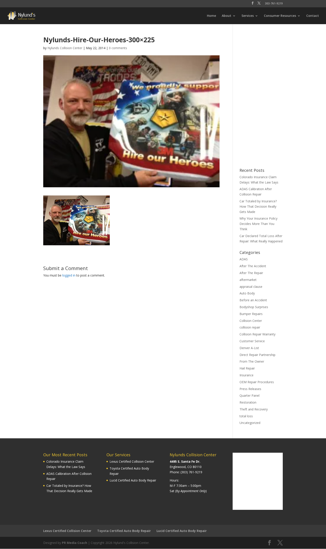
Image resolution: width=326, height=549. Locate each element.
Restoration (248, 402)
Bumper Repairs (251, 314)
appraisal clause (251, 286)
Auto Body (247, 293)
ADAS (244, 259)
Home (211, 16)
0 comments (118, 48)
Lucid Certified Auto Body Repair (133, 480)
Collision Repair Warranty (257, 334)
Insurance (246, 375)
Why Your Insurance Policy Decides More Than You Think (258, 223)
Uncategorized (250, 423)
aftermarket (248, 280)
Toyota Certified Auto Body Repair (124, 531)
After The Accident (253, 266)
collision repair (250, 327)
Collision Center (251, 321)
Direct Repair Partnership (257, 355)
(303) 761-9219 (191, 472)
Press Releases (250, 389)
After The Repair (251, 273)
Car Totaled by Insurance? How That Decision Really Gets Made (258, 206)
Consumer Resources (280, 16)
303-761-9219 (274, 3)
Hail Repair (247, 368)
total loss (246, 416)
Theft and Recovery (254, 409)
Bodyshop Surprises (254, 307)
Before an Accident (253, 300)
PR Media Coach (74, 543)
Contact (312, 16)
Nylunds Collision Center (64, 48)
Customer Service (252, 341)
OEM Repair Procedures (257, 382)
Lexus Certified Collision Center (132, 461)
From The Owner (252, 361)
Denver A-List (249, 348)
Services (248, 16)
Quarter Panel (249, 395)
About (226, 16)
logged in (68, 275)
